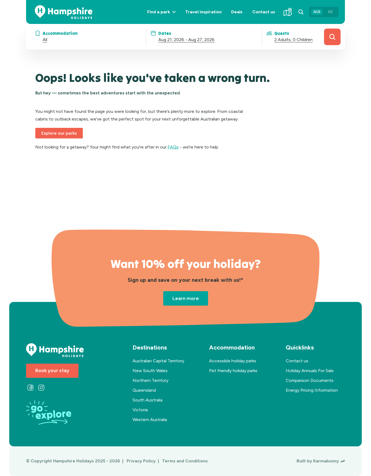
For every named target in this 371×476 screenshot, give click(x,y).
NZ (330, 12)
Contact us (263, 11)
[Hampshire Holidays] (63, 12)
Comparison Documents (310, 380)
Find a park (163, 16)
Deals (237, 11)
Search (332, 37)
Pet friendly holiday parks (233, 370)
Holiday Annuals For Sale (310, 370)
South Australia (147, 400)
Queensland (144, 390)
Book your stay (52, 370)
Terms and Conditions (185, 460)
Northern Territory (150, 380)
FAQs (173, 147)
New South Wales (150, 370)
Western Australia (150, 419)
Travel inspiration (203, 11)
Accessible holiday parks (232, 360)
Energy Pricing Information (312, 390)
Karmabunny (326, 460)
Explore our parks (59, 133)
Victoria (140, 409)
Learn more (185, 298)
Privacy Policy (142, 460)
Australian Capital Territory (158, 360)
